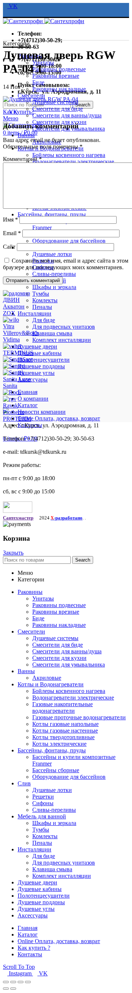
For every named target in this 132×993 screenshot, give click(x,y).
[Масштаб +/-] (28, 982)
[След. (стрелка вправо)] (13, 988)
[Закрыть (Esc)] (6, 982)
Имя (10, 219)
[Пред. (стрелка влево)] (6, 988)
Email (12, 233)
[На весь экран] (20, 982)
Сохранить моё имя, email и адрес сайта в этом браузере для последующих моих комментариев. (65, 264)
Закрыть (13, 553)
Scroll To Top (19, 967)
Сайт (9, 247)
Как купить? (18, 112)
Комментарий (22, 159)
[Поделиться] (13, 982)
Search (82, 104)
